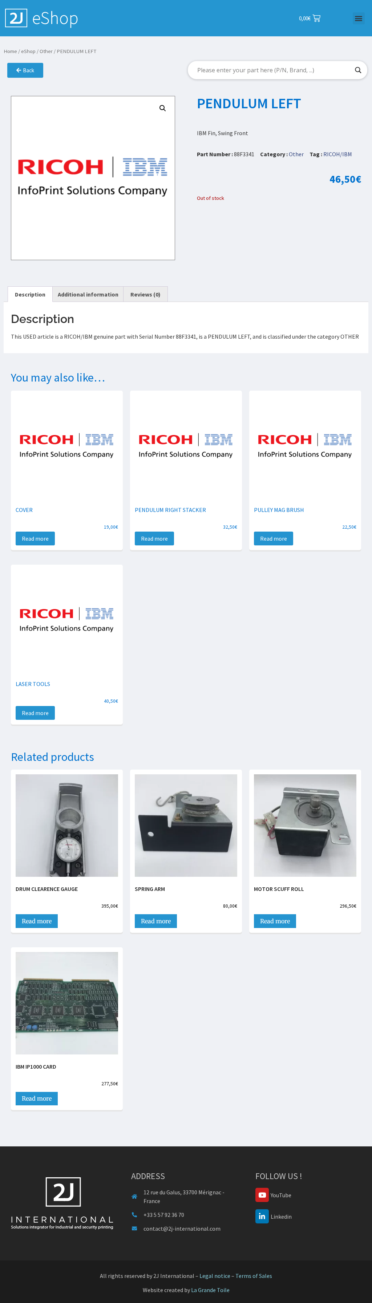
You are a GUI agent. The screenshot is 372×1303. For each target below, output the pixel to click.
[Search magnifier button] (358, 70)
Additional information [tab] (88, 294)
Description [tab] (30, 294)
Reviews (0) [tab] (145, 294)
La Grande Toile (210, 1290)
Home (10, 51)
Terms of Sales (253, 1275)
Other (46, 51)
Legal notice (214, 1275)
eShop (28, 51)
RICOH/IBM (337, 154)
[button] (359, 18)
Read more (35, 538)
